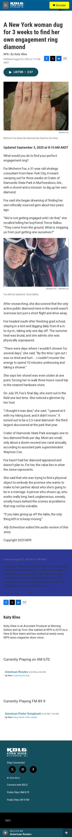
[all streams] (67, 832)
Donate (61, 5)
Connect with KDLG (17, 785)
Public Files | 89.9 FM (18, 800)
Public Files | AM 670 (18, 792)
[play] (5, 832)
